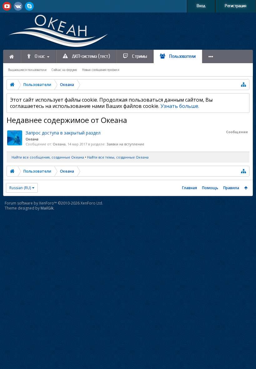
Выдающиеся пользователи (27, 70)
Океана (32, 139)
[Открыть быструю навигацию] (243, 84)
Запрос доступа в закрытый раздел (63, 133)
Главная (189, 187)
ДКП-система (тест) (90, 56)
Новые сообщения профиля (100, 70)
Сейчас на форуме (64, 70)
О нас (39, 56)
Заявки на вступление (125, 144)
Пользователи (182, 56)
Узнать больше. (179, 106)
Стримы (139, 56)
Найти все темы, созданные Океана (118, 157)
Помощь (210, 187)
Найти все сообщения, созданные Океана (48, 157)
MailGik (47, 208)
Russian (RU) (20, 187)
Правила (231, 187)
